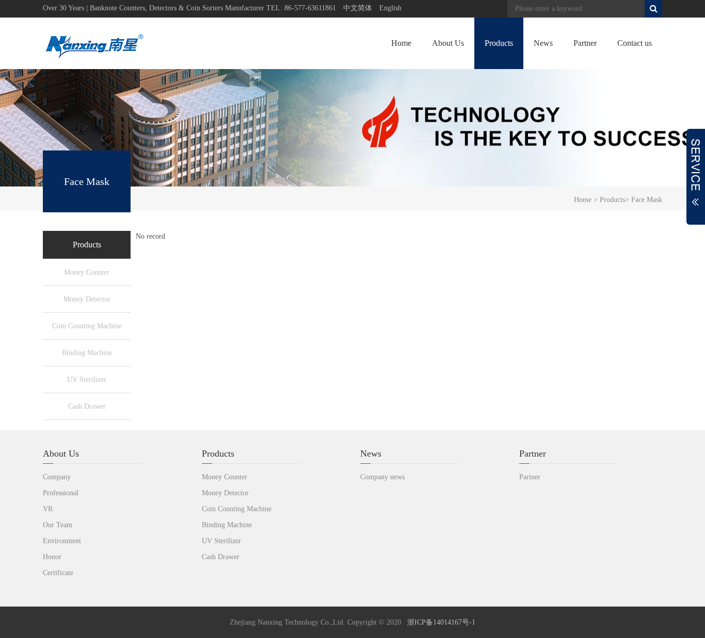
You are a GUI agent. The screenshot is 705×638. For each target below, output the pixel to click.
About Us (448, 43)
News (543, 43)
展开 (695, 177)
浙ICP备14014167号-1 (441, 622)
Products (499, 43)
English (390, 8)
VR (48, 509)
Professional (60, 493)
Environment (62, 541)
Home (401, 43)
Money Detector (86, 299)
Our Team (57, 525)
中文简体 (357, 8)
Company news (382, 477)
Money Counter (86, 272)
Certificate (58, 573)
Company (57, 477)
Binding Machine (87, 353)
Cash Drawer (87, 406)
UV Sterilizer (86, 379)
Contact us (634, 43)
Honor (52, 557)
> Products (608, 200)
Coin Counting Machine (87, 326)
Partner (585, 43)
